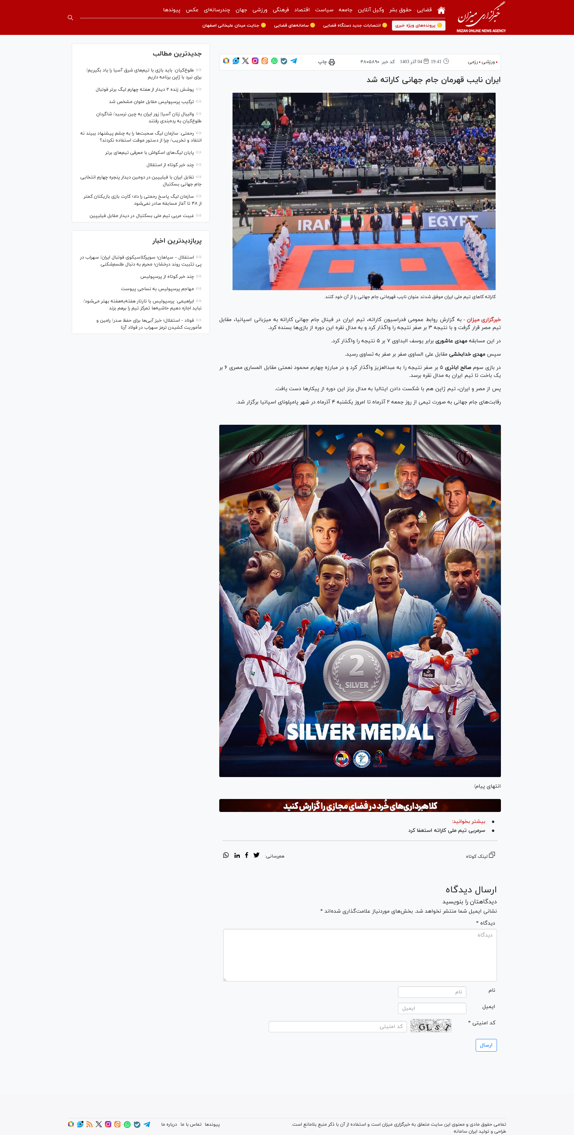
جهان (241, 10)
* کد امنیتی (481, 1023)
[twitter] (256, 856)
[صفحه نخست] (441, 9)
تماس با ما (191, 1124)
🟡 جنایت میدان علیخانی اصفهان (234, 26)
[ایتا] (264, 63)
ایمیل (488, 1006)
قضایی (424, 10)
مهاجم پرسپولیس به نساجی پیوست (157, 289)
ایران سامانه (465, 1131)
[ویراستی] (236, 63)
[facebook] (246, 856)
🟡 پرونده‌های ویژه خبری (418, 26)
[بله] (284, 63)
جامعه (345, 10)
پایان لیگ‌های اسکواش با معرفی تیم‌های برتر (149, 153)
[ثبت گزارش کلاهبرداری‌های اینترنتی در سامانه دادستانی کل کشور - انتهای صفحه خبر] (360, 805)
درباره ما (169, 1124)
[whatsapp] (226, 856)
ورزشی (259, 10)
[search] (70, 17)
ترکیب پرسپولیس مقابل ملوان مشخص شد (151, 102)
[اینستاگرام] (255, 63)
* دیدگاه (485, 923)
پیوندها (171, 10)
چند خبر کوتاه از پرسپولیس (167, 277)
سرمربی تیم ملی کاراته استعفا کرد (446, 830)
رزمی (473, 62)
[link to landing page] (481, 17)
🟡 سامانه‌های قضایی (294, 26)
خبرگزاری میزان (484, 319)
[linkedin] (237, 856)
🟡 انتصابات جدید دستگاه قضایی (355, 26)
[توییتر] (245, 63)
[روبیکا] (226, 63)
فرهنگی (281, 10)
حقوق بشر (400, 10)
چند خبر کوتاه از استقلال (170, 165)
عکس (192, 10)
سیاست (324, 10)
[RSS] (89, 1126)
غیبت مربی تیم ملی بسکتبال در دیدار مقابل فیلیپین (142, 216)
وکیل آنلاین (371, 10)
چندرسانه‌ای (217, 10)
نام (492, 990)
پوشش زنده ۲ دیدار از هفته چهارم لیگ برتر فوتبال (145, 89)
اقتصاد (302, 10)
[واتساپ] (274, 63)
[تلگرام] (293, 63)
